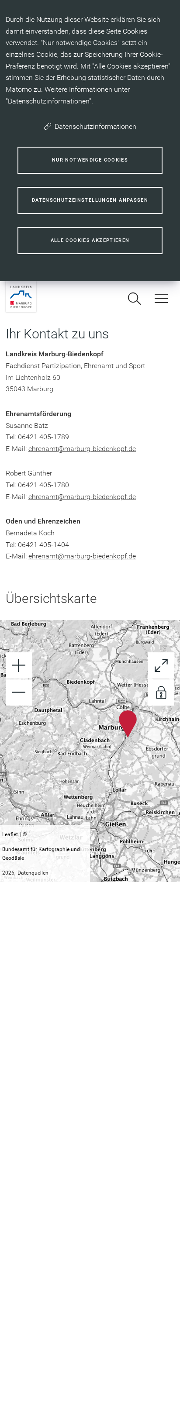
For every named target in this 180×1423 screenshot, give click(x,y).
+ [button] (19, 665)
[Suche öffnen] (134, 299)
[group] (90, 751)
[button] (128, 723)
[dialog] (90, 140)
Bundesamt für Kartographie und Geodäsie (41, 853)
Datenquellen (32, 873)
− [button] (19, 692)
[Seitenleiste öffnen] (161, 299)
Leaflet (10, 834)
